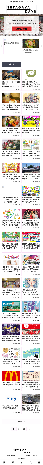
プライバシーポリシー (32, 456)
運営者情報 (21, 459)
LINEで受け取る (21, 29)
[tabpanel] (12, 46)
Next (41, 46)
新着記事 (11, 64)
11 (24, 429)
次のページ (22, 421)
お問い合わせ (11, 456)
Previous (1, 46)
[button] (39, 334)
